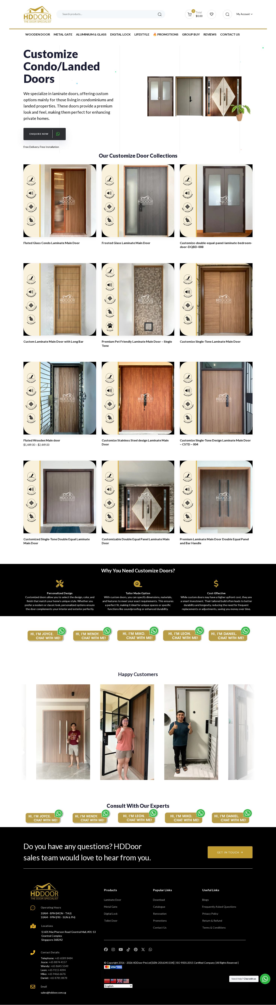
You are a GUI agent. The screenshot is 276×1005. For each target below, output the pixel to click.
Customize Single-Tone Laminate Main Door (210, 341)
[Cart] (211, 14)
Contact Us (230, 34)
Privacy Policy (210, 913)
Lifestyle (141, 34)
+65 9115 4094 (57, 970)
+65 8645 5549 (59, 966)
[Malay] (126, 980)
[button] (226, 14)
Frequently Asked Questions (219, 906)
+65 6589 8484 (64, 958)
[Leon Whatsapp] (183, 633)
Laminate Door (112, 899)
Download (159, 899)
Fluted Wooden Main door (41, 440)
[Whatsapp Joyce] (44, 816)
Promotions (160, 920)
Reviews (210, 34)
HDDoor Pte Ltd (142, 962)
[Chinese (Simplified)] (107, 980)
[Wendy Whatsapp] (91, 816)
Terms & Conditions (214, 927)
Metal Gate (63, 34)
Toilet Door (110, 920)
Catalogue (159, 906)
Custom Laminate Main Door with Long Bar (53, 341)
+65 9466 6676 (57, 974)
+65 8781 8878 (58, 977)
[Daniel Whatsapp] (232, 816)
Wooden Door (37, 34)
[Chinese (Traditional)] (113, 980)
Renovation (160, 913)
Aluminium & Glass (91, 34)
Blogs (205, 899)
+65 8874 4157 (58, 962)
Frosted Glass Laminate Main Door (126, 243)
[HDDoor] (44, 891)
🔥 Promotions (165, 34)
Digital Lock (120, 34)
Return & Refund (212, 920)
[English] (120, 980)
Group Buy (191, 34)
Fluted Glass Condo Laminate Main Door (51, 243)
